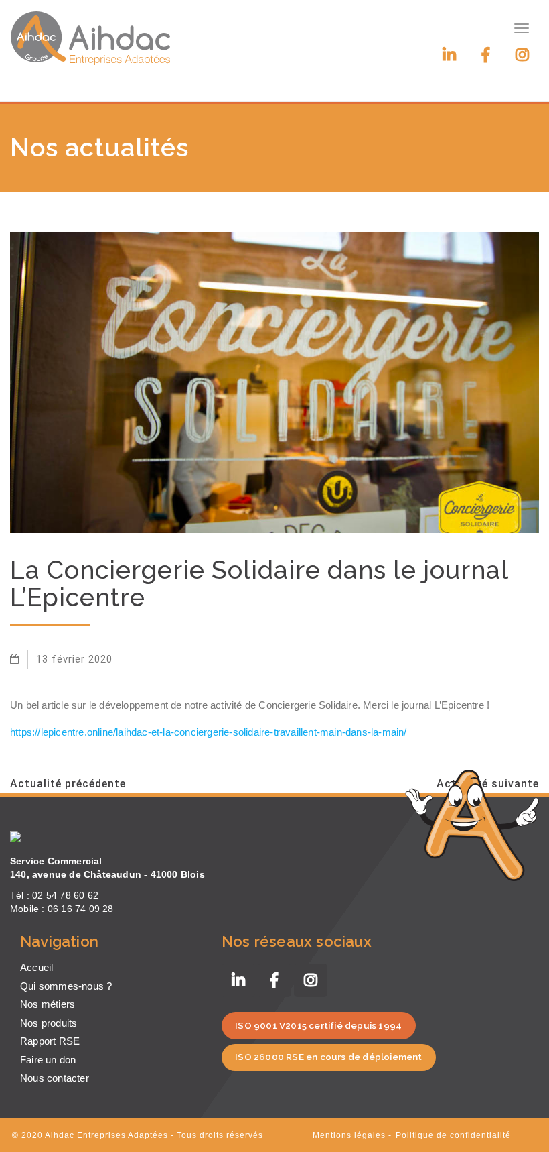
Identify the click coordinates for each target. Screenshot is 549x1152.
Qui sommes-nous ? (66, 986)
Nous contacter (54, 1078)
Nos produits (48, 1023)
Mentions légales (349, 1135)
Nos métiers (47, 1004)
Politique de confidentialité (453, 1135)
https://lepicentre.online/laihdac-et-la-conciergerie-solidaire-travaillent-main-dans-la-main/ (208, 732)
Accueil (36, 967)
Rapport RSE (50, 1041)
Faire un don (48, 1059)
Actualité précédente (68, 783)
